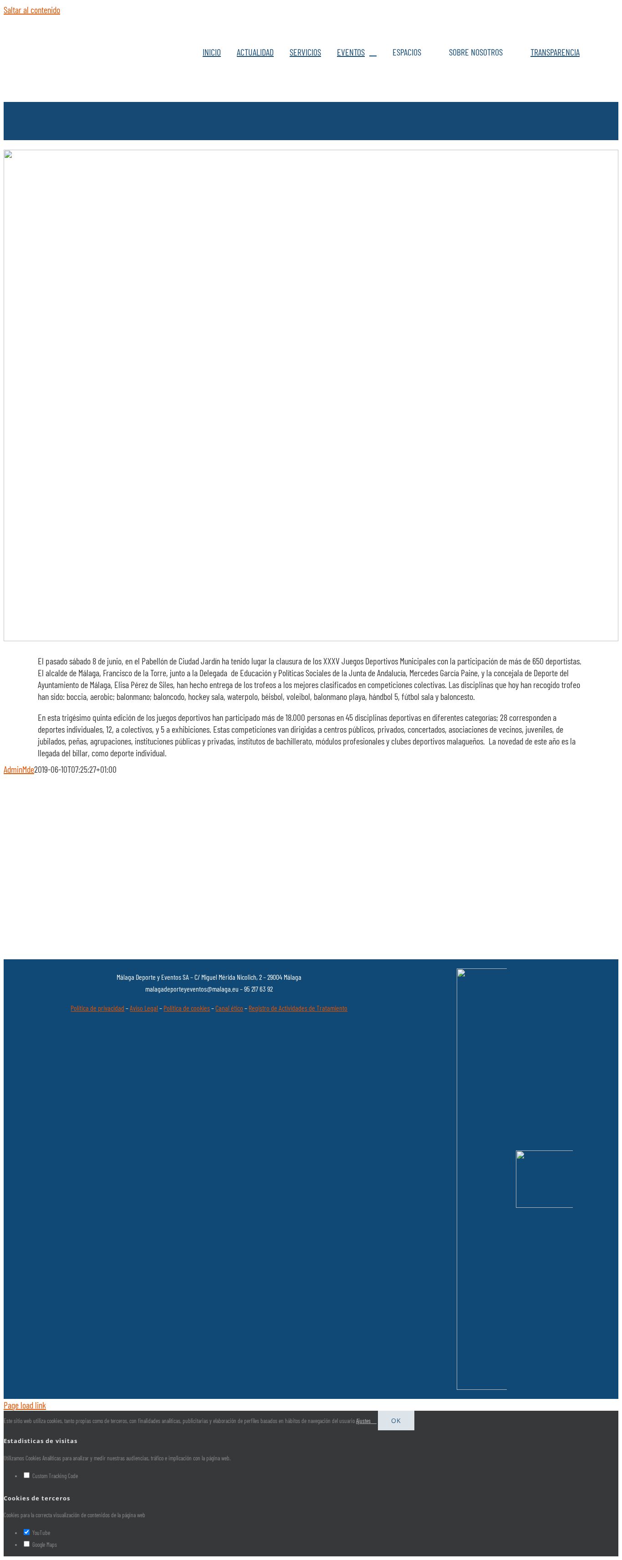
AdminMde (19, 769)
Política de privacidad (97, 1007)
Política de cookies (186, 1007)
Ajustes (364, 1420)
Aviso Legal (144, 1007)
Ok (396, 1420)
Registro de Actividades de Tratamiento (298, 1007)
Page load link (25, 1404)
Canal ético (229, 1007)
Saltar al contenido (32, 9)
